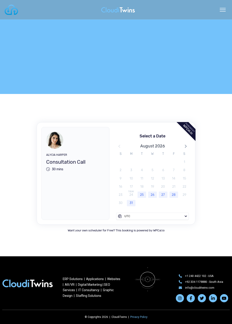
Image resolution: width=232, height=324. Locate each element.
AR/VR (70, 284)
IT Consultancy (88, 290)
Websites (113, 279)
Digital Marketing (90, 284)
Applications (95, 279)
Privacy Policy (138, 317)
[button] (185, 146)
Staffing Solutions (88, 296)
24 (131, 195)
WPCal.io (158, 230)
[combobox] (152, 216)
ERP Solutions (73, 279)
